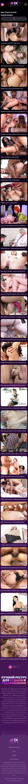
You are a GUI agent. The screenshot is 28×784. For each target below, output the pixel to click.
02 (14, 667)
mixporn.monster (17, 778)
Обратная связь (14, 747)
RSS (14, 751)
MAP (14, 755)
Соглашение (14, 759)
